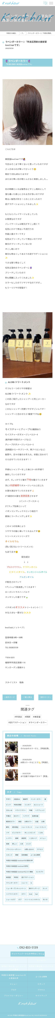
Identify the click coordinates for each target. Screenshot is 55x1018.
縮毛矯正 (15, 827)
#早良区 (18, 717)
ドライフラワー (20, 810)
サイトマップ (41, 995)
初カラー (17, 816)
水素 (43, 821)
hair (36, 894)
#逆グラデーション (17, 722)
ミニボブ (28, 805)
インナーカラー (36, 799)
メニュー (43, 838)
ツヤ (7, 833)
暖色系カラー (10, 821)
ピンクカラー (16, 833)
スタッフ (9, 855)
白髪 (36, 821)
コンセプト (39, 872)
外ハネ (45, 899)
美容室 (8, 877)
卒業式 (8, 816)
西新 (16, 855)
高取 (7, 844)
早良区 (16, 877)
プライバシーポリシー (13, 849)
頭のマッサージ (34, 888)
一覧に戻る (27, 697)
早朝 (30, 810)
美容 (19, 821)
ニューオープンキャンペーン (16, 888)
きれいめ (9, 810)
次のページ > (45, 697)
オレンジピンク (30, 833)
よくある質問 (35, 855)
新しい (14, 844)
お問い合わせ (29, 849)
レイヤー (9, 838)
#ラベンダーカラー (38, 722)
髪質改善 (35, 816)
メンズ (28, 844)
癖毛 (7, 827)
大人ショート (38, 805)
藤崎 (16, 838)
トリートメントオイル (32, 899)
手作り (8, 799)
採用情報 (24, 855)
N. (31, 883)
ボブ (19, 899)
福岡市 (25, 799)
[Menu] (51, 3)
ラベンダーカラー (12, 883)
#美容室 (37, 717)
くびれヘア (33, 838)
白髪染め (17, 799)
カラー (23, 894)
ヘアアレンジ (40, 810)
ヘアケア (26, 816)
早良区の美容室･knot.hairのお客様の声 (19, 860)
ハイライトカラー (12, 894)
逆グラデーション (27, 877)
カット (45, 888)
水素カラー (28, 821)
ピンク (8, 805)
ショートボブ (10, 899)
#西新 (27, 717)
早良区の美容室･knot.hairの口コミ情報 (19, 872)
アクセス (40, 849)
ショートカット (26, 827)
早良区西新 (17, 805)
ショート (24, 883)
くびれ (40, 833)
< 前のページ (9, 697)
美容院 (23, 838)
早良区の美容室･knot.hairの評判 (17, 866)
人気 (21, 844)
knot (30, 894)
